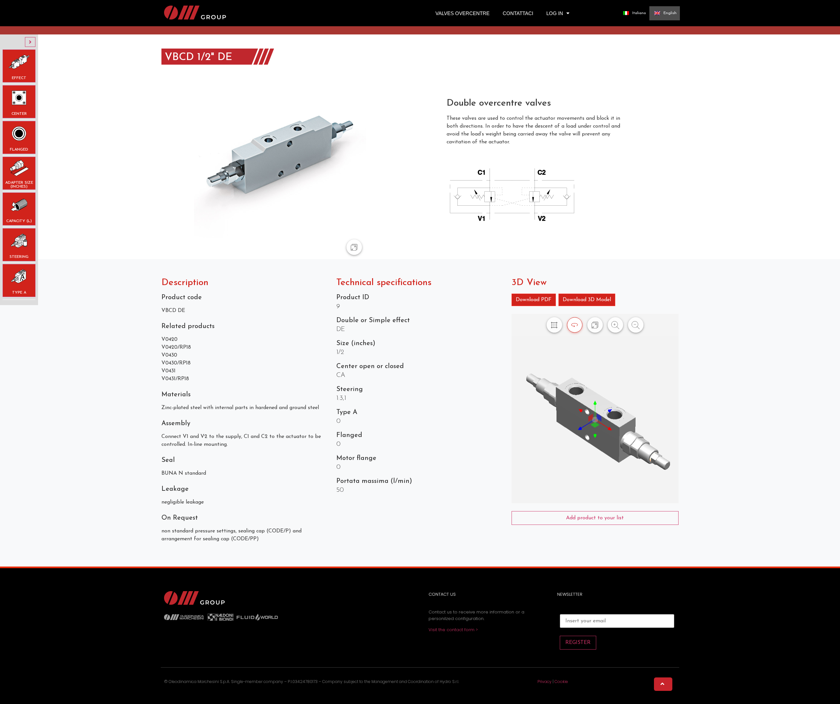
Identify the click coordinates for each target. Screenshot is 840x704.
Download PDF (534, 299)
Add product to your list (595, 518)
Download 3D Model (587, 299)
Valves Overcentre (462, 13)
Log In (554, 13)
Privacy (544, 681)
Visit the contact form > (453, 630)
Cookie (561, 681)
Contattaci (518, 13)
